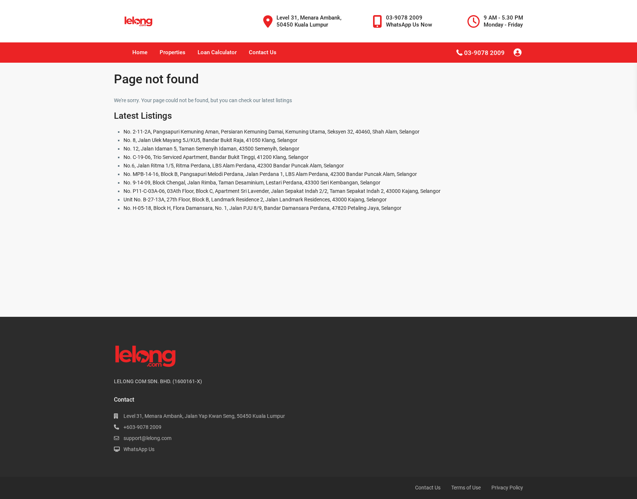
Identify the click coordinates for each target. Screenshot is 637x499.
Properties (172, 52)
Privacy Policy (507, 488)
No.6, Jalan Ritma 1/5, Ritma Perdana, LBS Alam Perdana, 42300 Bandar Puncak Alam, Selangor (233, 166)
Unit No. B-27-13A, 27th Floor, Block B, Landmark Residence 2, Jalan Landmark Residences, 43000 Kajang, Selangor (255, 199)
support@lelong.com (147, 438)
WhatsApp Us (138, 449)
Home (139, 52)
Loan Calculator (217, 52)
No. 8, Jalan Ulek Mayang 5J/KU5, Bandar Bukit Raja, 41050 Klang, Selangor (210, 140)
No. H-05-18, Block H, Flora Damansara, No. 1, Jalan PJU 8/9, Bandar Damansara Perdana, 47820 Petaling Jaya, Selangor (262, 208)
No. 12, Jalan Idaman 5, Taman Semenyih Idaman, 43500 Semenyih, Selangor (211, 149)
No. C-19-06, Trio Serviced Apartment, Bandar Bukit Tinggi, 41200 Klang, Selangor (216, 157)
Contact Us (262, 52)
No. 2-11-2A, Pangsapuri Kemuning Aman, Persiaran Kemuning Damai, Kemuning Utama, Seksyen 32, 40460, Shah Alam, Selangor (271, 132)
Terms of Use (466, 488)
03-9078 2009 (484, 52)
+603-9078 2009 (142, 427)
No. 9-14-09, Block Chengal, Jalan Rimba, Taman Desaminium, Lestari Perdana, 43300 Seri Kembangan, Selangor (251, 183)
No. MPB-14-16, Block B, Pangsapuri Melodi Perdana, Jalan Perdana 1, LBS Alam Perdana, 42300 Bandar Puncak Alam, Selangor (270, 174)
